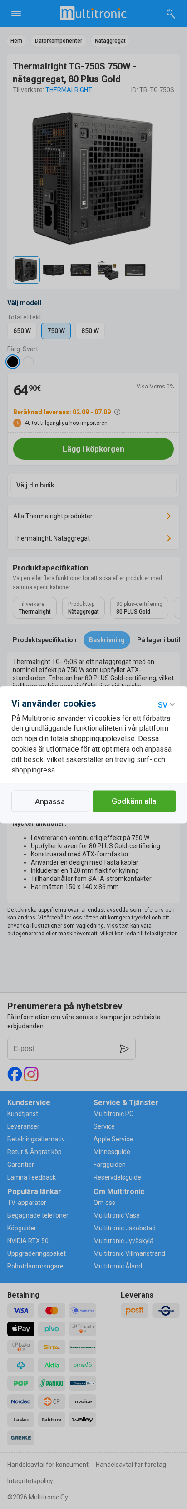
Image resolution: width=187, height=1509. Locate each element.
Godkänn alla (134, 801)
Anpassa (50, 801)
